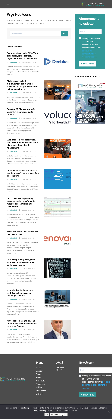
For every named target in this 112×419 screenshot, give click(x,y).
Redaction (13, 62)
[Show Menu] (8, 4)
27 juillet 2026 (25, 62)
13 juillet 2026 (25, 330)
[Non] (108, 411)
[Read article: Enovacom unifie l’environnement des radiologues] (57, 240)
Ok (46, 414)
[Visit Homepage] (93, 4)
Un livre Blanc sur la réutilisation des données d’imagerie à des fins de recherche (23, 173)
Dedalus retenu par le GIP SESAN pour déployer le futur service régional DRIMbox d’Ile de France (22, 56)
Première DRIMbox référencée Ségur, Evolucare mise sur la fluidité (21, 112)
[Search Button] (64, 33)
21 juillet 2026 (25, 210)
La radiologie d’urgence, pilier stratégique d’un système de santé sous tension (21, 262)
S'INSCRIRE (87, 64)
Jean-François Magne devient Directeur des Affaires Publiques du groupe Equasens (22, 323)
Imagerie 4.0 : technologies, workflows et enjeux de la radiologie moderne (20, 293)
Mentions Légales (59, 414)
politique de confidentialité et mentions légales (89, 54)
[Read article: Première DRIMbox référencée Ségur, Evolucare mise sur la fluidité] (57, 118)
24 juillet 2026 (26, 93)
